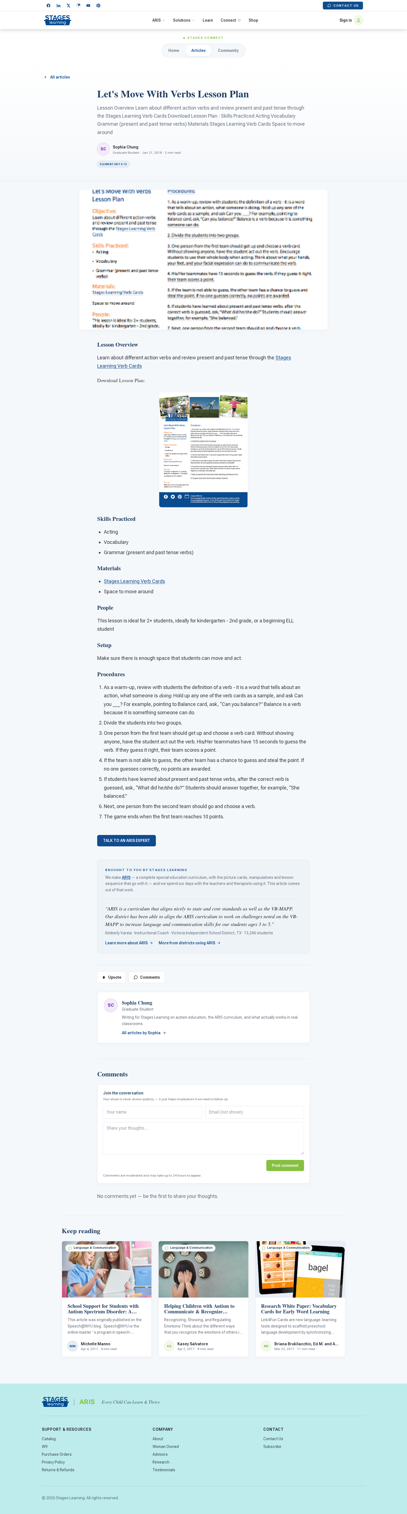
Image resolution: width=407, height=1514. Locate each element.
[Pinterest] (98, 5)
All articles (60, 77)
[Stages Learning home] (57, 20)
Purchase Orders (57, 1454)
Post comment (285, 1165)
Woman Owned (166, 1446)
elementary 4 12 (113, 164)
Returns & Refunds (58, 1470)
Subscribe (272, 1446)
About (158, 1439)
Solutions (181, 20)
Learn (208, 20)
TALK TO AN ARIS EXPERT (126, 840)
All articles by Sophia (141, 1033)
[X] (68, 5)
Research (161, 1462)
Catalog (49, 1439)
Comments (150, 977)
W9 (44, 1446)
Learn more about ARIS (126, 943)
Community (228, 50)
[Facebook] (48, 5)
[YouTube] (88, 5)
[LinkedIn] (58, 5)
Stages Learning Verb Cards (134, 581)
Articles (198, 50)
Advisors (160, 1454)
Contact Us (346, 5)
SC (111, 1005)
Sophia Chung (125, 147)
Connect (228, 20)
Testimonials (164, 1470)
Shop (253, 20)
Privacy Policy (53, 1462)
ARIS (156, 20)
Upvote (114, 977)
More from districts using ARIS (187, 943)
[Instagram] (78, 5)
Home (173, 50)
